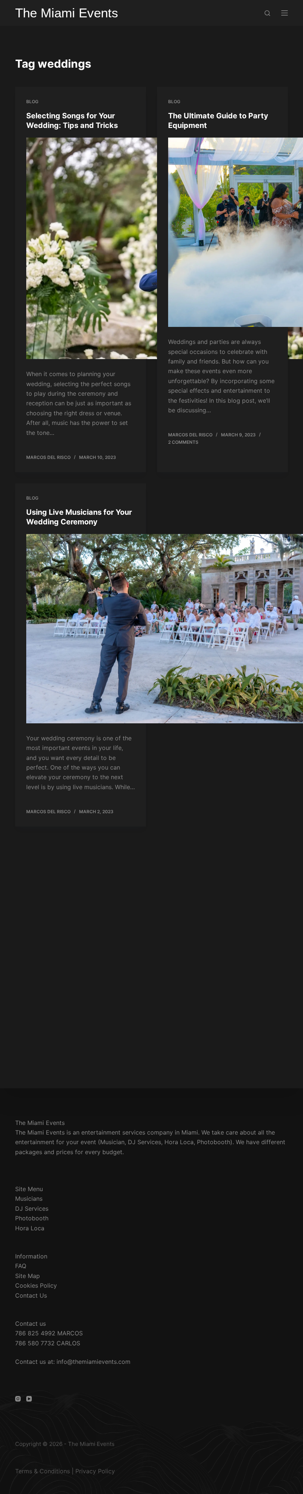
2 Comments (183, 442)
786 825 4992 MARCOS (49, 1333)
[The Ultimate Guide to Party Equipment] (222, 233)
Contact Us (31, 1295)
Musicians (28, 1198)
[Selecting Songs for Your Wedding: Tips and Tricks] (80, 250)
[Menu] (284, 13)
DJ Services (31, 1208)
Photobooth (31, 1218)
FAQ (20, 1266)
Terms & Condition (41, 1471)
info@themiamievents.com (93, 1361)
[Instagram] (18, 1399)
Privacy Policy (95, 1471)
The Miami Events (66, 13)
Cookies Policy (36, 1285)
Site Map (27, 1276)
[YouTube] (29, 1399)
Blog (32, 101)
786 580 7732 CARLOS (47, 1343)
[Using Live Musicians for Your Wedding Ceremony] (80, 630)
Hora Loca (29, 1228)
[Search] (267, 13)
